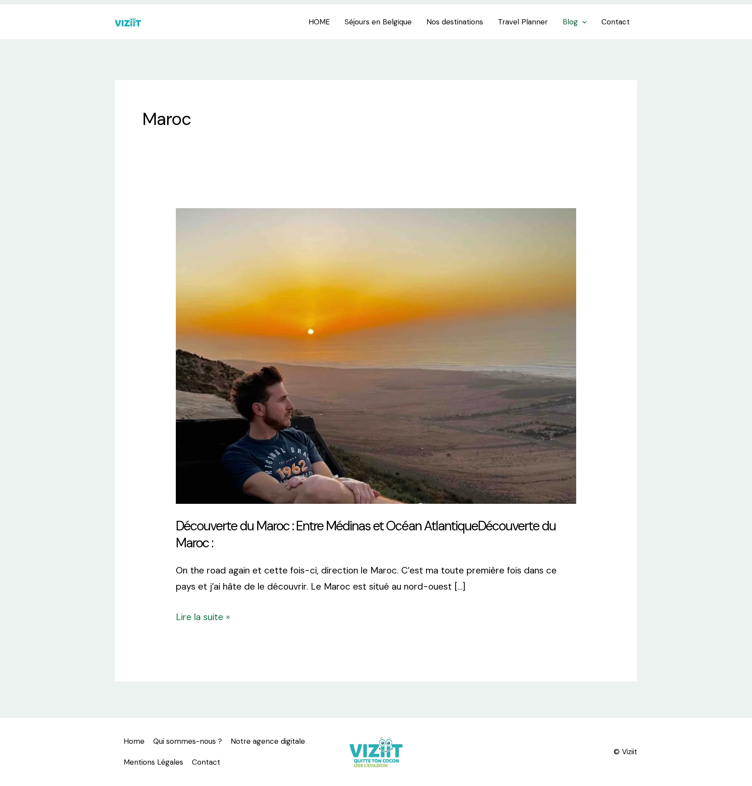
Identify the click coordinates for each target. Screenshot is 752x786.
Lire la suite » (203, 616)
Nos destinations (454, 22)
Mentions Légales (153, 762)
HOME (319, 22)
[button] (582, 21)
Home (134, 741)
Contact (615, 22)
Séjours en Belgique (378, 22)
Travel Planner (523, 22)
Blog (570, 22)
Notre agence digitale (268, 741)
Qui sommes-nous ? (187, 741)
